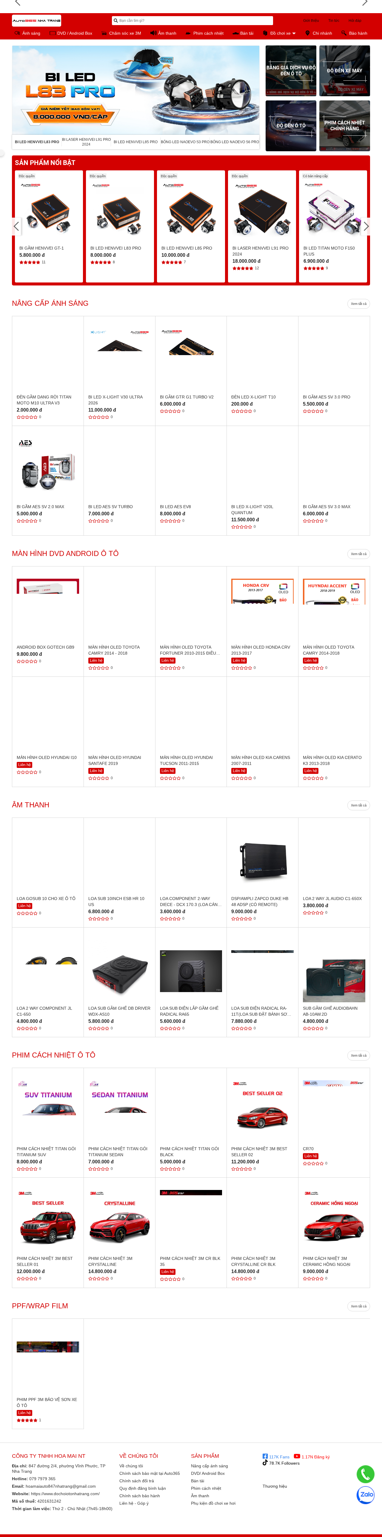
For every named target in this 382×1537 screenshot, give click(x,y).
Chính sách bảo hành (139, 1495)
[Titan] (274, 1522)
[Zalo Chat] (366, 1495)
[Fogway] (355, 1532)
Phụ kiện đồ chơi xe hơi (213, 1503)
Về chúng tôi (131, 1465)
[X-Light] (301, 1522)
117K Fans (278, 1457)
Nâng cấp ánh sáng (209, 1465)
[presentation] (16, 90)
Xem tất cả (358, 303)
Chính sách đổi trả (136, 1480)
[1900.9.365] (366, 1474)
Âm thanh (200, 1495)
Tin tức (333, 21)
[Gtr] (328, 1522)
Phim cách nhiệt (206, 1488)
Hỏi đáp (355, 21)
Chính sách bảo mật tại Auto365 (149, 1473)
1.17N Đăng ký (315, 1457)
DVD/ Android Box (208, 1473)
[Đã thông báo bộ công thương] (286, 1479)
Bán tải (197, 1480)
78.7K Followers (284, 1463)
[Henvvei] (355, 1522)
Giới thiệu (311, 21)
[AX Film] (328, 1532)
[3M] (274, 1532)
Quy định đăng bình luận (142, 1488)
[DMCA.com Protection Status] (299, 1495)
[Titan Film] (301, 1532)
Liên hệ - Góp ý (134, 1503)
